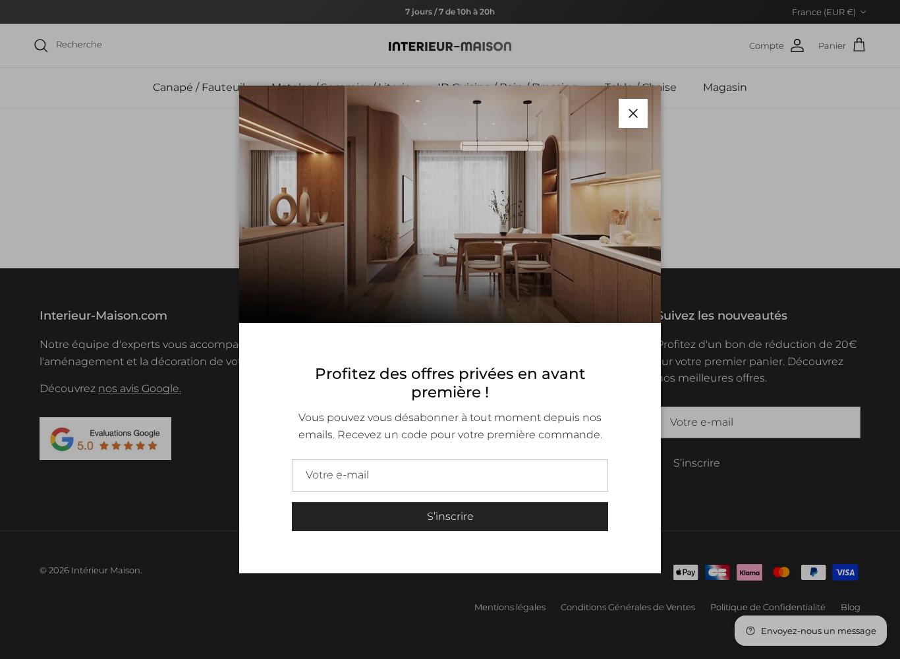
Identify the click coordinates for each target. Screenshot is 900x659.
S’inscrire (450, 516)
